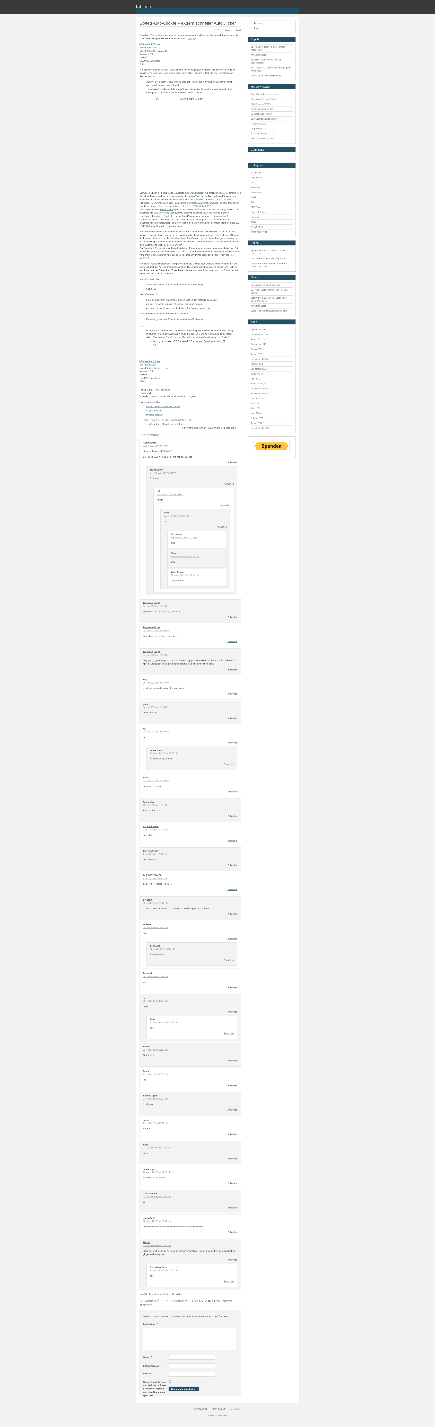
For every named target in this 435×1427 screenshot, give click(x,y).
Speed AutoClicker (259, 99)
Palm (253, 202)
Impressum (219, 1409)
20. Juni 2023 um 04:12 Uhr (156, 732)
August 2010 (257, 349)
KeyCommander (167, 267)
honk (166, 512)
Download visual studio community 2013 (172, 73)
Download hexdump (212, 212)
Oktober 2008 (257, 398)
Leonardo (155, 946)
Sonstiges (255, 217)
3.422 (238, 29)
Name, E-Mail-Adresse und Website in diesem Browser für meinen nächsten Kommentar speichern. (155, 1389)
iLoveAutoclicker (159, 1267)
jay (144, 728)
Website (147, 1373)
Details (143, 64)
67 (155, 1294)
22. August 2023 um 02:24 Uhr (185, 575)
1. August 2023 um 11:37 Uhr (184, 537)
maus (176, 420)
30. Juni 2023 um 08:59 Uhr (170, 494)
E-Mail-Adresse (152, 1365)
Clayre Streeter (151, 826)
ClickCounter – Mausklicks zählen (163, 406)
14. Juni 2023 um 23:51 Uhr (156, 606)
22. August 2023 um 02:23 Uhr (164, 753)
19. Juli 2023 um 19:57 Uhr (155, 1001)
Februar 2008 (257, 418)
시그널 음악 (191, 38)
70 (164, 1294)
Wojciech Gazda (151, 627)
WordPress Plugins (259, 232)
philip (146, 704)
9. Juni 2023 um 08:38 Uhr (155, 446)
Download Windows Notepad (165, 85)
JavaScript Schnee (259, 133)
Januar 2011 (256, 339)
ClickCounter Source (260, 119)
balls (152, 1019)
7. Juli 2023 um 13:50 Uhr (155, 830)
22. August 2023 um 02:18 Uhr (157, 1172)
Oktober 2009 (257, 364)
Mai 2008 (255, 403)
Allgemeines (256, 177)
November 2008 (258, 393)
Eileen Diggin (150, 1095)
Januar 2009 (257, 384)
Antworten (232, 462)
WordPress (222, 1415)
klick (171, 420)
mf (158, 491)
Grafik (253, 197)
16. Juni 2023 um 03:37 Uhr (156, 683)
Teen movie (201, 196)
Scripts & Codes (258, 212)
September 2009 (258, 369)
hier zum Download (204, 341)
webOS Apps (257, 227)
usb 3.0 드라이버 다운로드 (198, 206)
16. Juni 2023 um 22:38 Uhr (156, 707)
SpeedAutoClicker (148, 47)
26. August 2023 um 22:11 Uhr (157, 1221)
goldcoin (147, 900)
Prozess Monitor (154, 415)
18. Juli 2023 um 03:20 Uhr (155, 927)
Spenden (235, 1409)
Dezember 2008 (258, 388)
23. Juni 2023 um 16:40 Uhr (156, 780)
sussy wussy (156, 750)
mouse (183, 420)
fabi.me (143, 6)
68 (158, 1294)
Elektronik (255, 187)
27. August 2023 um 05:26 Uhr (164, 1270)
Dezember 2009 (258, 359)
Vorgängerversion (159, 69)
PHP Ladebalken (259, 138)
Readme (255, 124)
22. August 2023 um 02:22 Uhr (164, 1022)
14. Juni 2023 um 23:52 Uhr (156, 631)
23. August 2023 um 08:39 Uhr (157, 1196)
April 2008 (255, 408)
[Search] (296, 8)
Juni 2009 (255, 374)
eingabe (164, 420)
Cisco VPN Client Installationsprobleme (269, 258)
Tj (144, 997)
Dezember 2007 (258, 428)
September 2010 (258, 344)
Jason (146, 1120)
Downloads (201, 1409)
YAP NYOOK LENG (206, 1301)
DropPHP (255, 129)
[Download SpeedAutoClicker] (150, 44)
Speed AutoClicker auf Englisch (265, 285)
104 (173, 1294)
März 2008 (256, 413)
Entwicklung (256, 192)
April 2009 (255, 379)
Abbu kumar (149, 442)
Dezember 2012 (258, 334)
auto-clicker (149, 420)
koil (145, 679)
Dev (253, 182)
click (157, 420)
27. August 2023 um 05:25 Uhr (157, 1245)
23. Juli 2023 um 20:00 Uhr (155, 1099)
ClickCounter (166, 209)
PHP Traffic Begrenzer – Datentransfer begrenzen (208, 427)
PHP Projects (257, 207)
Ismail (146, 1071)
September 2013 (258, 329)
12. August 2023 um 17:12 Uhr (185, 556)
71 (167, 1294)
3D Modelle (256, 173)
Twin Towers (177, 572)
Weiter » (180, 1294)
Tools (227, 29)
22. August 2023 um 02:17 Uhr (157, 1148)
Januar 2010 (257, 354)
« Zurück (144, 1294)
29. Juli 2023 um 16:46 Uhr (155, 1123)
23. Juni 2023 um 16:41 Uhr (156, 805)
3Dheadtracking (258, 114)
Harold (146, 1242)
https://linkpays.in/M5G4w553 (157, 451)
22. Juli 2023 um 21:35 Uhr (155, 1050)
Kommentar (150, 1323)
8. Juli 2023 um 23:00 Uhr (155, 879)
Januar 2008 (257, 423)
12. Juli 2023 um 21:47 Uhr (155, 903)
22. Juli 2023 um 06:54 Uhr (176, 516)
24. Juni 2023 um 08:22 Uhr (163, 473)
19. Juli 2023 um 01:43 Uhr (162, 949)
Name (147, 1357)
